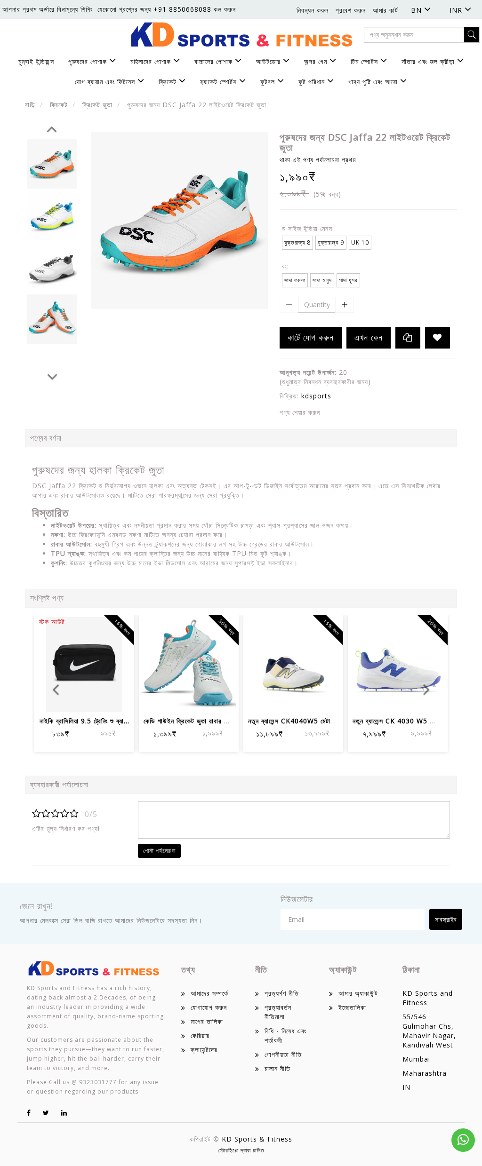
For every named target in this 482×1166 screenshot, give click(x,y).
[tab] (241, 513)
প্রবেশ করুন (351, 10)
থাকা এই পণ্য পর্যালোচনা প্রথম (318, 159)
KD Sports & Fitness (257, 1138)
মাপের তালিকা (207, 1021)
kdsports (316, 395)
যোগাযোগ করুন (209, 1007)
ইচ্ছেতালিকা (352, 1007)
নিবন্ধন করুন (313, 10)
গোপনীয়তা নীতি (283, 1054)
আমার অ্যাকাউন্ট (358, 993)
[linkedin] (64, 1112)
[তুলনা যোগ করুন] (96, 699)
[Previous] (52, 127)
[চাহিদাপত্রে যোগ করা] (437, 338)
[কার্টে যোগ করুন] (155, 699)
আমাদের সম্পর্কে (209, 993)
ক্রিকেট (59, 104)
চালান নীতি (277, 1068)
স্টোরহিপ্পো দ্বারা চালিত (241, 1150)
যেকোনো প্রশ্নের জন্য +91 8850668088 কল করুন (166, 9)
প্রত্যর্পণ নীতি (282, 993)
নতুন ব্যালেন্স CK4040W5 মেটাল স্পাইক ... (304, 720)
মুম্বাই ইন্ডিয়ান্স (36, 61)
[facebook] (29, 1112)
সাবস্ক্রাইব (446, 919)
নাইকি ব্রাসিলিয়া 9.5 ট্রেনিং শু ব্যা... (84, 720)
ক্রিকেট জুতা (97, 104)
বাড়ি (30, 104)
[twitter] (46, 1112)
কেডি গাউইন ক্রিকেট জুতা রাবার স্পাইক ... (196, 720)
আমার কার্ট (385, 10)
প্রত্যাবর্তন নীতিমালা (278, 1012)
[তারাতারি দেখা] (118, 699)
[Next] (52, 375)
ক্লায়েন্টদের (204, 1049)
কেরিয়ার (200, 1035)
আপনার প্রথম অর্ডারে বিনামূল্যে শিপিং (47, 9)
